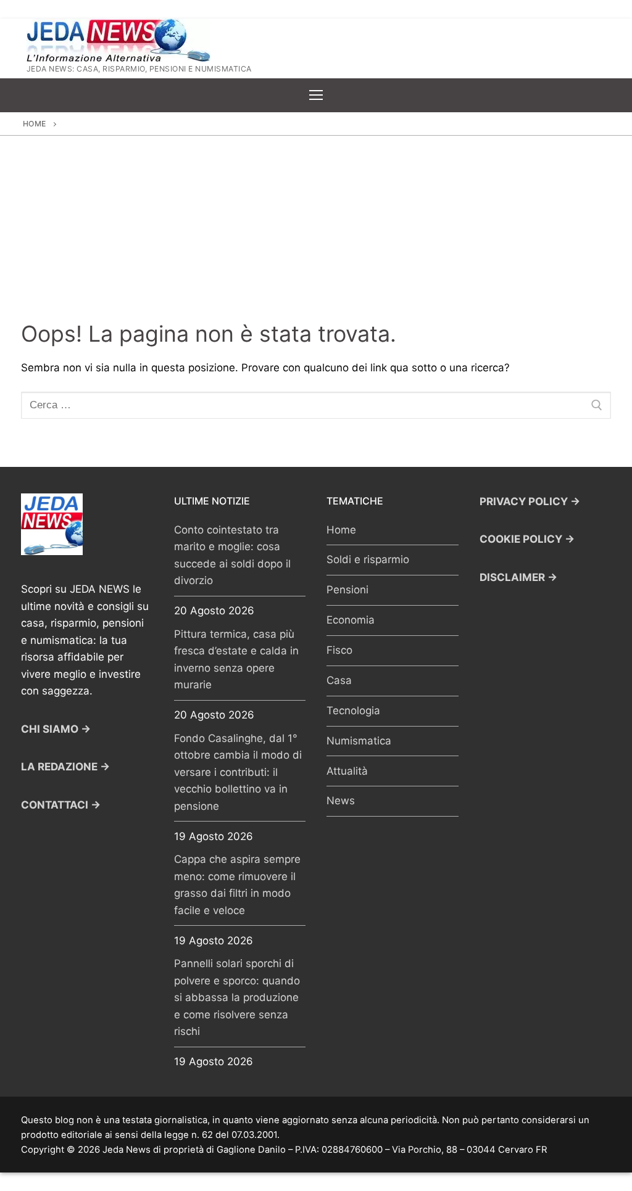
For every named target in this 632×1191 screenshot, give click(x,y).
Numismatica (358, 741)
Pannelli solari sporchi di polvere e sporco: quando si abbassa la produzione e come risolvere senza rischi (237, 997)
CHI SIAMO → (56, 729)
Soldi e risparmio (367, 559)
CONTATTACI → (61, 805)
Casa (339, 680)
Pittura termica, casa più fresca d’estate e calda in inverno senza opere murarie (236, 659)
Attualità (347, 771)
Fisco (339, 650)
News (340, 800)
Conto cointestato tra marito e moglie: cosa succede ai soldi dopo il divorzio (232, 555)
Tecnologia (353, 710)
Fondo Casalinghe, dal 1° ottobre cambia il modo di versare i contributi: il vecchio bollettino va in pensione (238, 772)
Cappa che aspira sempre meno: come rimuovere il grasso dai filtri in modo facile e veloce (237, 885)
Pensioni (347, 589)
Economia (350, 620)
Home (34, 123)
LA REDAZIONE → (65, 766)
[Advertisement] (316, 228)
